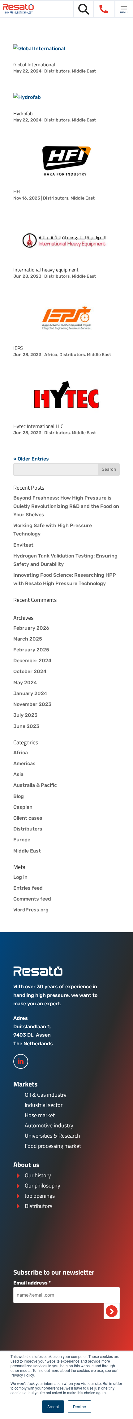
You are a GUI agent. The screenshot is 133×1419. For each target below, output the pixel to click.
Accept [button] (53, 1406)
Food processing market (53, 1146)
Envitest (23, 545)
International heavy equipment (46, 269)
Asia (18, 774)
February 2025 (31, 650)
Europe (21, 840)
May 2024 (25, 682)
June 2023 (26, 726)
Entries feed (28, 888)
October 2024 (29, 671)
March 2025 (27, 639)
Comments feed (32, 899)
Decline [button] (79, 1406)
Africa (50, 354)
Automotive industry (49, 1125)
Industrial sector (43, 1105)
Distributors (57, 71)
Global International (34, 64)
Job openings (40, 1196)
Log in (20, 877)
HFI (16, 191)
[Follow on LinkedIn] (20, 1061)
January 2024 (30, 693)
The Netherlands (33, 1044)
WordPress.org (31, 910)
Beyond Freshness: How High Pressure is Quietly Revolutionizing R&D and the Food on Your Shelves (66, 506)
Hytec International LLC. (38, 426)
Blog (18, 796)
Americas (24, 763)
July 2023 (25, 715)
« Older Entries (31, 459)
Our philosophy (42, 1185)
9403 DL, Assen (32, 1035)
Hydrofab (22, 113)
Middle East (84, 71)
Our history (38, 1175)
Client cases (27, 818)
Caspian (22, 807)
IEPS (18, 348)
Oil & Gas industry (45, 1095)
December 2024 (32, 660)
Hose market (40, 1115)
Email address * (32, 1283)
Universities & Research (52, 1135)
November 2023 (32, 704)
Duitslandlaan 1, (32, 1026)
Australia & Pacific (35, 785)
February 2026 (31, 628)
